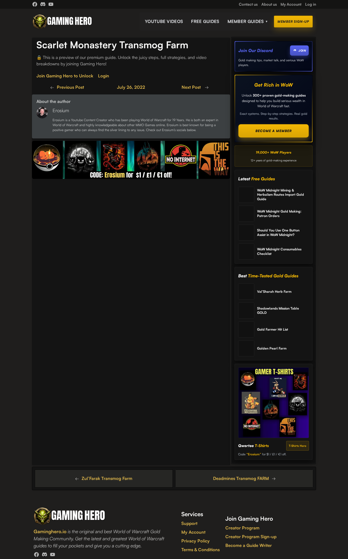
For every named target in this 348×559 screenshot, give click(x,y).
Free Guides (205, 21)
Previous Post (70, 87)
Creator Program (242, 527)
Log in (310, 4)
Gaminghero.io (50, 531)
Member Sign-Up (293, 21)
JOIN (302, 50)
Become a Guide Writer (248, 545)
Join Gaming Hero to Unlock (64, 75)
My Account (193, 532)
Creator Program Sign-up (251, 536)
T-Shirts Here (297, 446)
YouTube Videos (164, 21)
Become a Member (273, 131)
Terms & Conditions (200, 549)
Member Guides (248, 21)
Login (103, 75)
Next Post (192, 87)
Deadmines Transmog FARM (241, 478)
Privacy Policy (195, 540)
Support (189, 523)
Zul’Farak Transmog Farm (107, 478)
